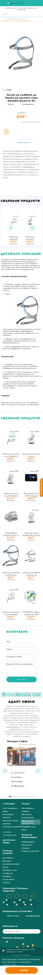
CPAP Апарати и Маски (16, 18)
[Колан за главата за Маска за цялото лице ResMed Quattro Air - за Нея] (31, 556)
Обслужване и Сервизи (28, 809)
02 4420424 (16, 777)
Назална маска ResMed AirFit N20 (31, 534)
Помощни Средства (12, 827)
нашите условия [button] (9, 965)
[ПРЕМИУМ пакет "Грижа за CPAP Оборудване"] (31, 595)
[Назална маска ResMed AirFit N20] (31, 516)
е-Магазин (9, 803)
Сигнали (6, 883)
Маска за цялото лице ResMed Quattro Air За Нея (10, 613)
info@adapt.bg (17, 786)
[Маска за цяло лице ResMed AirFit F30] (11, 477)
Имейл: (9, 649)
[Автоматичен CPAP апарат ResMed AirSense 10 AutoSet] (31, 477)
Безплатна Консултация (28, 815)
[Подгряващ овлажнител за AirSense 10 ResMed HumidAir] (11, 516)
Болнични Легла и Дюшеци (11, 822)
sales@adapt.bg (33, 916)
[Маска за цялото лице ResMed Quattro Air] (14, 220)
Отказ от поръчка (30, 851)
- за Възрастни (10, 835)
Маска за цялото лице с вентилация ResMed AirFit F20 (29, 238)
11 (28, 796)
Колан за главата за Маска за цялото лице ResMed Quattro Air (11, 574)
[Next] (33, 228)
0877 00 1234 (13, 916)
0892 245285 (16, 782)
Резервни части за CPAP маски (16, 20)
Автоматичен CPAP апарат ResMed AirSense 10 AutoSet (31, 494)
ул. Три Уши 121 (18, 773)
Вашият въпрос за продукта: (19, 664)
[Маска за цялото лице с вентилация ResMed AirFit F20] (30, 220)
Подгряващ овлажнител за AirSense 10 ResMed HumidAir (11, 534)
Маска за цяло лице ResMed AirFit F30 (11, 494)
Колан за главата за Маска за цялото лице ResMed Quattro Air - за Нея (31, 574)
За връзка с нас (10, 870)
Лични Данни (8, 879)
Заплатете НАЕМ (11, 864)
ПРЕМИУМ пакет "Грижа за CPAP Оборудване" (31, 613)
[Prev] (9, 228)
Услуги (26, 803)
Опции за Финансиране (29, 836)
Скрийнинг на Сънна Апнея (28, 822)
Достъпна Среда (9, 841)
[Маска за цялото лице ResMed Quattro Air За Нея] (11, 595)
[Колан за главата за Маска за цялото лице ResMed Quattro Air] (11, 556)
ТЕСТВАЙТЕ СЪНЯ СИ (41, 487)
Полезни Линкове (8, 852)
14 (33, 796)
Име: (8, 642)
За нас (5, 867)
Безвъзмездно (28, 842)
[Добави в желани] (36, 90)
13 (31, 796)
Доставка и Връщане (8, 859)
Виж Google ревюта (27, 744)
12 (30, 796)
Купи (24, 970)
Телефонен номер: (14, 657)
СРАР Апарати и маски (10, 809)
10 (26, 796)
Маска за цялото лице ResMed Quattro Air (13, 238)
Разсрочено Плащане (27, 846)
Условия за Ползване (7, 874)
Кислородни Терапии (8, 815)
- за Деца (7, 832)
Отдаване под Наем (28, 828)
